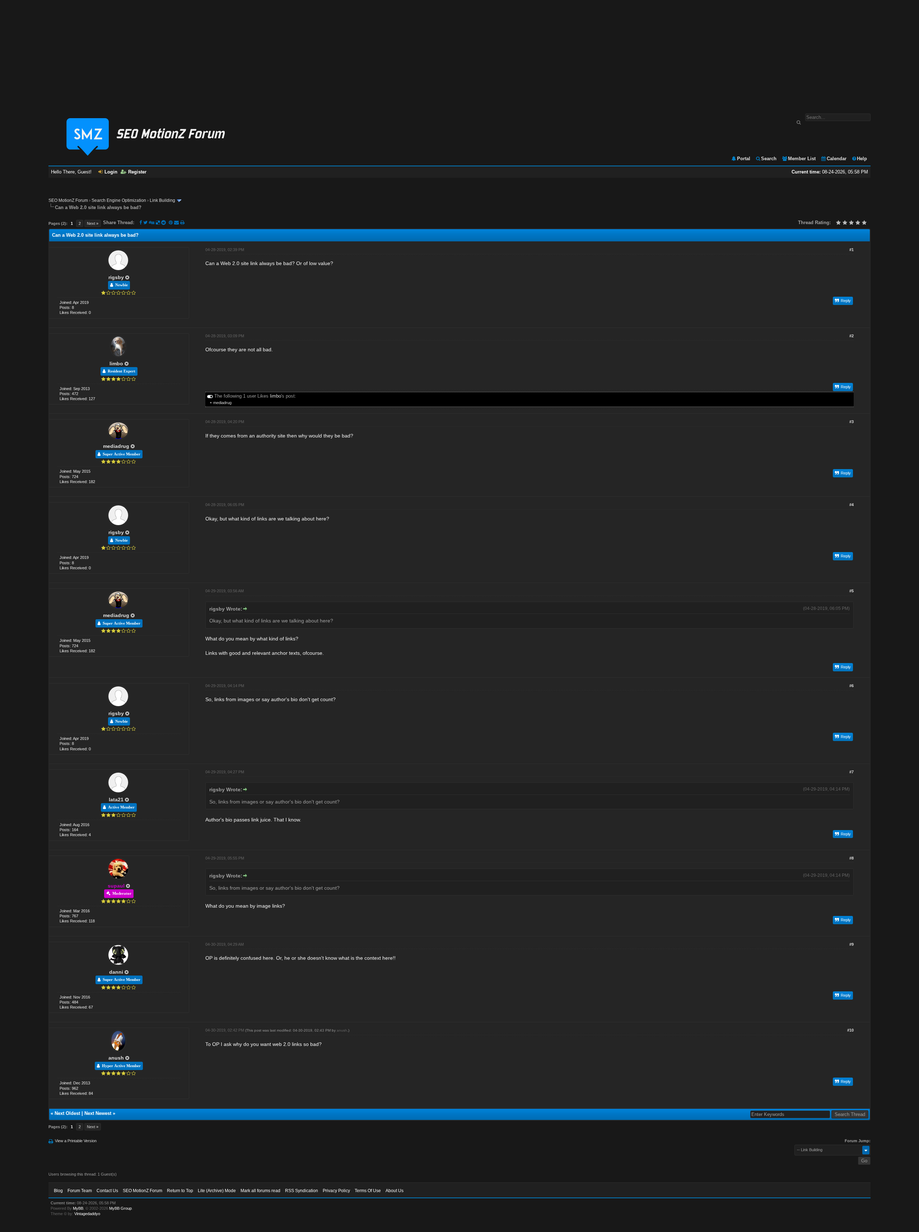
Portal (743, 158)
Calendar (836, 158)
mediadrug (222, 402)
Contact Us (107, 1190)
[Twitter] (145, 222)
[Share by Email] (177, 222)
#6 (851, 686)
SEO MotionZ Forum (68, 200)
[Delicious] (158, 222)
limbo (116, 363)
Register (137, 172)
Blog (58, 1190)
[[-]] (210, 396)
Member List (802, 158)
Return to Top (180, 1190)
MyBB (78, 1208)
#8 (851, 858)
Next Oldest (67, 1113)
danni (116, 972)
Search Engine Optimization (119, 200)
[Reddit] (163, 222)
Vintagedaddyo (87, 1214)
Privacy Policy (336, 1190)
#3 (851, 422)
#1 (851, 249)
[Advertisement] (459, 53)
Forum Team (79, 1190)
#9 (851, 944)
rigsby (116, 277)
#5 (851, 591)
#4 (851, 504)
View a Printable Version (76, 1141)
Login (110, 172)
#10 (850, 1030)
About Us (394, 1190)
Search (768, 158)
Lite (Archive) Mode (217, 1190)
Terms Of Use (368, 1190)
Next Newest (97, 1113)
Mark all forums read (260, 1190)
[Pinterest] (171, 222)
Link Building (162, 200)
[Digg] (151, 222)
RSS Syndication (301, 1190)
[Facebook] (140, 222)
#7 (851, 772)
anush (116, 1058)
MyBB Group (120, 1208)
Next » (92, 223)
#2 (851, 336)
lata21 (116, 799)
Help (862, 158)
